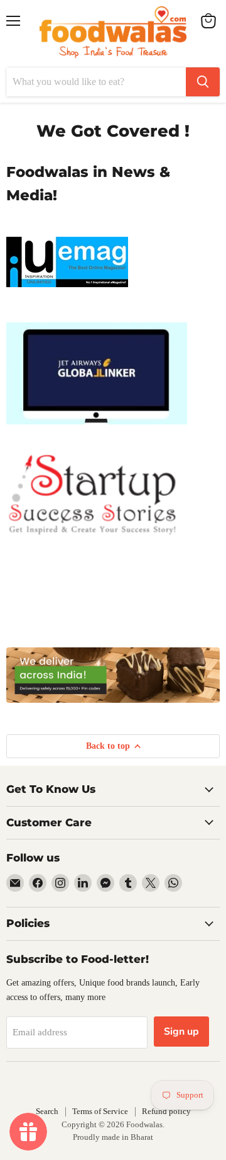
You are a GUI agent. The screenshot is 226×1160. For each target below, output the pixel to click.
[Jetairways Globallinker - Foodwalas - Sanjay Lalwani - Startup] (96, 431)
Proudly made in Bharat (113, 1137)
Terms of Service (100, 1111)
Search (47, 1111)
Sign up (181, 1031)
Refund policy (166, 1111)
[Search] (203, 81)
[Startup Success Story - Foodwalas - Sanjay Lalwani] (93, 544)
